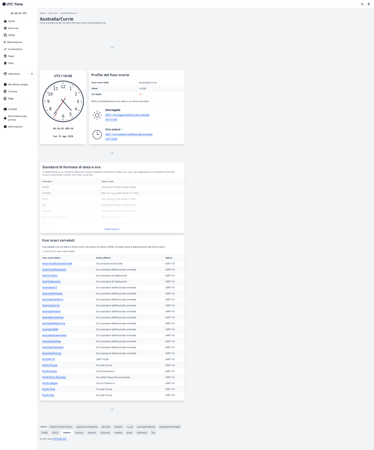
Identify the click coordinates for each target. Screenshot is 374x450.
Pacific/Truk (48, 389)
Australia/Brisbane (52, 293)
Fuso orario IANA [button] (51, 257)
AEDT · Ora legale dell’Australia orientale (127, 115)
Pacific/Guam (49, 371)
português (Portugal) (170, 426)
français (79, 432)
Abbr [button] (167, 257)
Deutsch (92, 432)
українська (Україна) (87, 426)
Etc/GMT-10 (48, 359)
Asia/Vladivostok (51, 281)
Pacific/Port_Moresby (54, 377)
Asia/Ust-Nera (50, 275)
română (118, 432)
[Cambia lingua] (362, 4)
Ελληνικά (105, 432)
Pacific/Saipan (50, 383)
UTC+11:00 (111, 119)
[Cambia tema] (369, 4)
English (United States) (61, 426)
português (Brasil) (146, 426)
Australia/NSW (50, 329)
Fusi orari (53, 13)
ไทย (153, 432)
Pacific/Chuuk (49, 365)
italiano (67, 432)
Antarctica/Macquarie (54, 269)
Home (42, 13)
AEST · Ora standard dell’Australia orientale (129, 134)
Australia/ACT (49, 287)
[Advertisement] (112, 47)
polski (129, 432)
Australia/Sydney (51, 341)
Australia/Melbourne (53, 323)
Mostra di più (111, 229)
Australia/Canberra (52, 299)
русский (106, 426)
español (118, 426)
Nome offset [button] (102, 257)
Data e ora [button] (107, 181)
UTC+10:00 (111, 139)
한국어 (55, 432)
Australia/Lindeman (53, 317)
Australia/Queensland (54, 335)
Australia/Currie (51, 305)
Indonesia (142, 432)
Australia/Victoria (51, 353)
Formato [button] (46, 181)
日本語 (44, 432)
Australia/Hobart (51, 311)
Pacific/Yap (48, 395)
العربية (130, 426)
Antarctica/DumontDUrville (57, 263)
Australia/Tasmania (52, 347)
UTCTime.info (59, 438)
